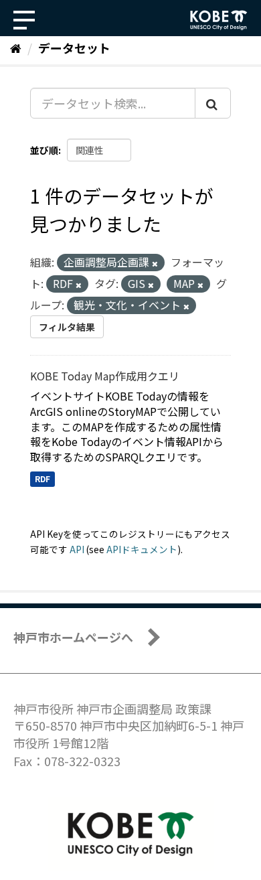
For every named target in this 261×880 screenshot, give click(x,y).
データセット (74, 47)
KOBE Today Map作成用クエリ (104, 376)
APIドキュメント (141, 549)
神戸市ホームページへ (73, 637)
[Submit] (213, 103)
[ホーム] (15, 47)
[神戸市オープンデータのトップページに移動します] (219, 20)
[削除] (155, 263)
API (77, 549)
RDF (42, 478)
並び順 (44, 150)
